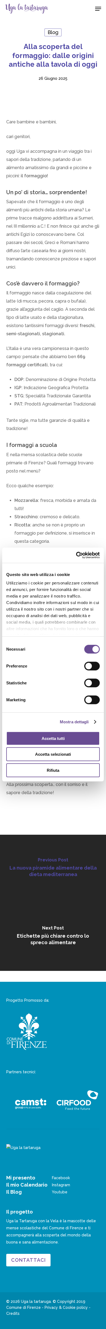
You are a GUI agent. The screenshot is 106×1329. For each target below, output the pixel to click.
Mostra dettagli (74, 722)
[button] (98, 8)
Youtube (59, 1192)
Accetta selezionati (53, 754)
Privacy (51, 1307)
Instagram (61, 1185)
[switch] (92, 666)
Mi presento (20, 1178)
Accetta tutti (53, 738)
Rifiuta (53, 770)
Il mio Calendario (27, 1185)
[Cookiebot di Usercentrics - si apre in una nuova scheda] (76, 555)
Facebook (61, 1178)
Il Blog (14, 1192)
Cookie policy (75, 1307)
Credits (13, 1313)
